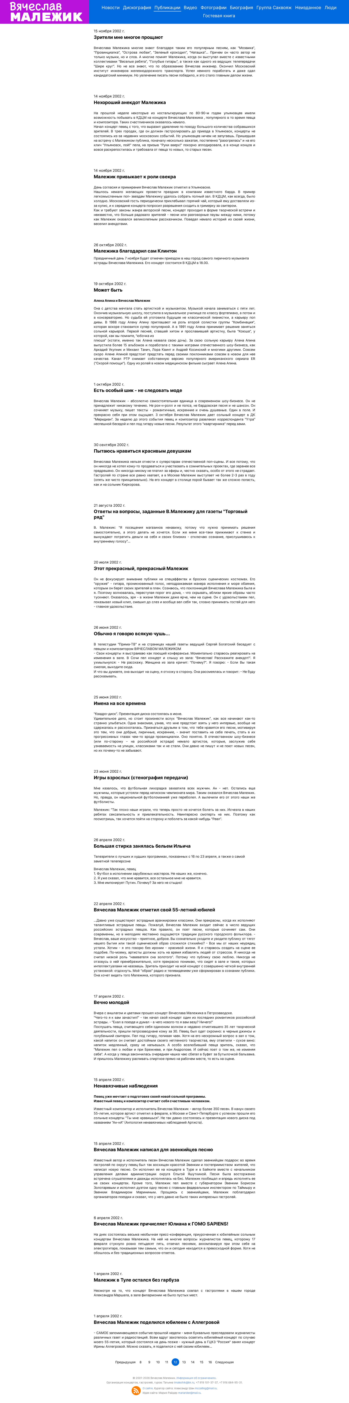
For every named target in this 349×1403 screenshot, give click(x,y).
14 (192, 1362)
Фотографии (213, 7)
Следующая (224, 1362)
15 (201, 1362)
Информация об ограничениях (196, 1377)
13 (184, 1362)
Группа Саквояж (274, 7)
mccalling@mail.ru (206, 1388)
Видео (190, 7)
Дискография (137, 7)
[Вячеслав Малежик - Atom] (137, 1394)
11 (166, 1362)
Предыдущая (125, 1362)
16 (210, 1362)
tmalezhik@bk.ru (184, 1382)
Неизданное (308, 7)
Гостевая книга (219, 15)
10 (158, 1362)
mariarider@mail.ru (189, 1392)
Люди (330, 7)
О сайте (148, 1388)
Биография (241, 7)
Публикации (167, 7)
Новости (111, 7)
